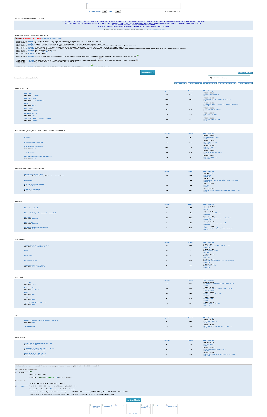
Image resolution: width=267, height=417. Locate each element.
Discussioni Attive (194, 83)
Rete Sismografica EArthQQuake (51, 38)
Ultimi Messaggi (180, 83)
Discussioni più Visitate (227, 83)
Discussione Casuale (245, 83)
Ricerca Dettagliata (245, 72)
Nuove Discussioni (210, 83)
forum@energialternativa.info (156, 29)
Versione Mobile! (147, 72)
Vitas (52, 389)
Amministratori (43, 377)
